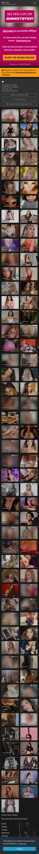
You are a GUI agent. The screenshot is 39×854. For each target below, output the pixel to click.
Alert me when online (19, 57)
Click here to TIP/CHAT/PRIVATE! (20, 64)
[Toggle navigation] (34, 3)
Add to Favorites (20, 99)
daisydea (8, 30)
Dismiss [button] (19, 849)
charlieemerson (23, 40)
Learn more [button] (22, 844)
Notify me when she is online (20, 95)
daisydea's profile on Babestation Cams (20, 104)
